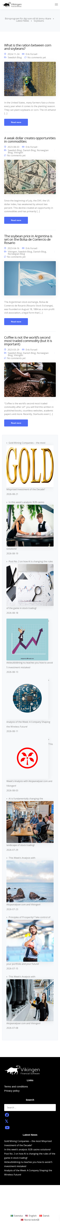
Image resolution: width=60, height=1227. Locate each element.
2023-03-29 (13, 349)
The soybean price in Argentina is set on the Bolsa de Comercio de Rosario (28, 239)
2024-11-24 (13, 54)
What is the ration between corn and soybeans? (27, 47)
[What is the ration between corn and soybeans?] (30, 80)
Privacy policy (12, 1090)
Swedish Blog (15, 57)
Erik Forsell (31, 54)
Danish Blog (29, 150)
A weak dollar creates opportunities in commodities (30, 140)
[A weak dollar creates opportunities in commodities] (30, 178)
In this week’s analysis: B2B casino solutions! (27, 1149)
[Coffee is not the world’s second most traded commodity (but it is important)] (30, 380)
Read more (16, 122)
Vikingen (18, 152)
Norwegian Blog (16, 253)
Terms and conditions (16, 1086)
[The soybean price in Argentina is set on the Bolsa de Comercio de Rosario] (30, 279)
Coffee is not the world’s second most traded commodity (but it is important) (28, 340)
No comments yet (36, 57)
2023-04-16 (13, 248)
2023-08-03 (13, 146)
